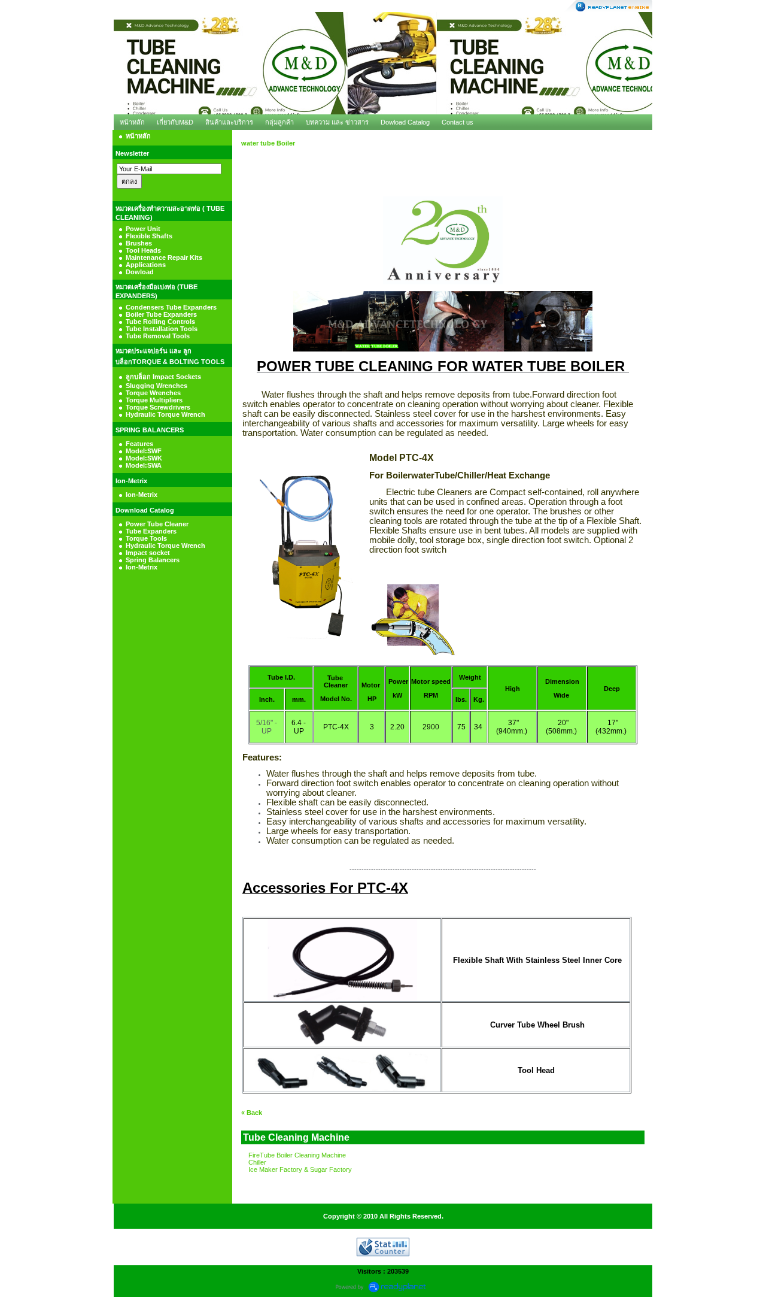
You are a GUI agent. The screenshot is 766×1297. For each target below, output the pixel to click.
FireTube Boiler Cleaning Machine (297, 1155)
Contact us (457, 122)
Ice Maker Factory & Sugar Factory (300, 1169)
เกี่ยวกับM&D (175, 122)
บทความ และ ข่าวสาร (337, 122)
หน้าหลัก (132, 122)
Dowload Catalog (405, 122)
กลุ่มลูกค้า (279, 122)
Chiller (257, 1162)
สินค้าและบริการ (229, 122)
